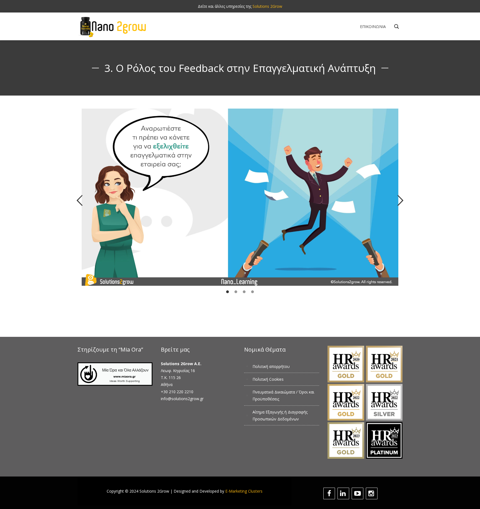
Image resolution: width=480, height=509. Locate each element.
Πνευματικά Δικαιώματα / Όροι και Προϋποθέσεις (283, 395)
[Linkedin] (344, 493)
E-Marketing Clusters (243, 491)
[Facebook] (329, 493)
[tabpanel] (240, 212)
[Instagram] (372, 493)
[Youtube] (358, 493)
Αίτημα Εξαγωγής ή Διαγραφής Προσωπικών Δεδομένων (280, 415)
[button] (79, 200)
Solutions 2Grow (267, 6)
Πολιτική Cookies (268, 379)
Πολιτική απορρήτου (271, 366)
